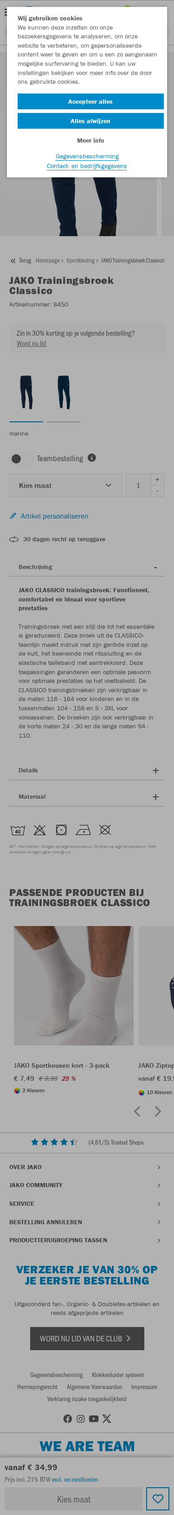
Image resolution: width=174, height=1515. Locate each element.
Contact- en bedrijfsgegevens (87, 166)
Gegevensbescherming (87, 156)
